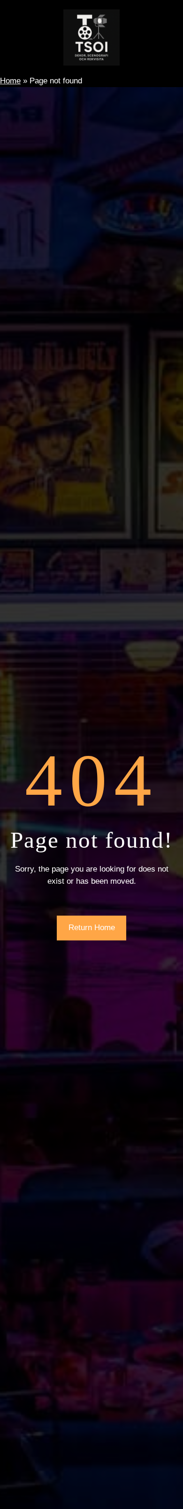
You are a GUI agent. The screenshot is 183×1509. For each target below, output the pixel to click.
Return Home (92, 927)
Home (10, 80)
